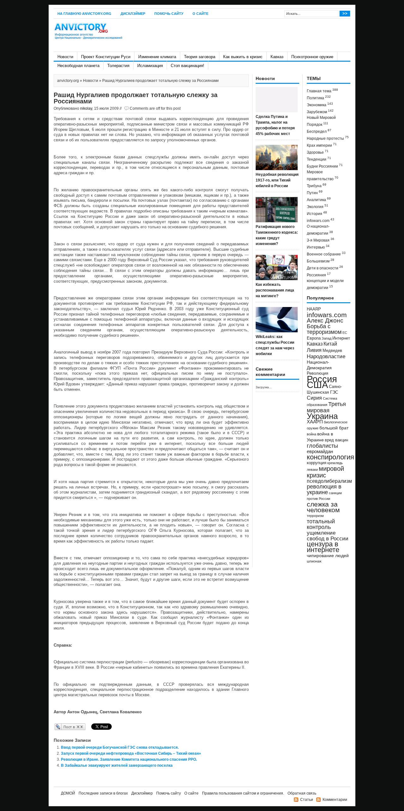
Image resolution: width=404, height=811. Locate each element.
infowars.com (320, 220)
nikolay (86, 108)
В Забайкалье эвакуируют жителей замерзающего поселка (117, 765)
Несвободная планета (78, 65)
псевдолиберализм (329, 481)
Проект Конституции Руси (105, 56)
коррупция (316, 463)
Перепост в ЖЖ (61, 727)
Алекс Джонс (325, 320)
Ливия (314, 350)
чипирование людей (328, 555)
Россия (322, 379)
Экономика (320, 104)
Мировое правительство (322, 175)
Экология (317, 206)
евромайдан (320, 451)
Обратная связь (302, 793)
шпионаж (314, 561)
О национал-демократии (320, 230)
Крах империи (322, 145)
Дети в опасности (325, 267)
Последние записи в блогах (103, 793)
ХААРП (315, 421)
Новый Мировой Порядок (321, 121)
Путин (315, 192)
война (311, 434)
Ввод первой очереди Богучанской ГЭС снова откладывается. (120, 747)
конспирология (330, 457)
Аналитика (319, 199)
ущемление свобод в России (327, 536)
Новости (65, 56)
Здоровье (318, 152)
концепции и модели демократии (325, 284)
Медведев (332, 350)
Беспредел (319, 131)
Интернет (341, 338)
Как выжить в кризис (243, 56)
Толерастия (118, 65)
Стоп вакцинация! (187, 65)
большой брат (333, 427)
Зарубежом (320, 111)
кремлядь (335, 463)
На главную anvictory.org (84, 13)
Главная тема (322, 90)
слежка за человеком (323, 507)
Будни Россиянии (325, 166)
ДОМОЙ (68, 793)
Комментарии (335, 799)
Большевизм (320, 260)
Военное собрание (326, 253)
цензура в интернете (323, 547)
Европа (314, 338)
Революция (317, 373)
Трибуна (316, 185)
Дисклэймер (133, 13)
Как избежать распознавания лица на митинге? (275, 290)
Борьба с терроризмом (324, 329)
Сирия (314, 398)
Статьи (306, 799)
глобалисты (322, 445)
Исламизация (150, 65)
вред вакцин (336, 440)
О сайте (200, 13)
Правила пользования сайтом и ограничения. (243, 793)
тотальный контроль (321, 524)
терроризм (315, 516)
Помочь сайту (168, 13)
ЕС (344, 333)
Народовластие (326, 356)
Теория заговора (199, 56)
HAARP (314, 309)
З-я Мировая (320, 240)
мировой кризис (325, 472)
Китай (330, 344)
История (317, 213)
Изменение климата (157, 56)
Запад (326, 338)
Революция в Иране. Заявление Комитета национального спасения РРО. (129, 759)
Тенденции (319, 159)
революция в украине (324, 489)
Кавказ (276, 56)
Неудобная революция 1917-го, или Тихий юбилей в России (277, 180)
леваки (312, 469)
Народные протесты (328, 138)
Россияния (319, 274)
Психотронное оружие (312, 56)
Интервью (318, 246)
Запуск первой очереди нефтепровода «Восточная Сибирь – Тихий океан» (131, 753)
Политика (319, 97)
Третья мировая (326, 407)
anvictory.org (68, 80)
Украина (322, 416)
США (317, 384)
